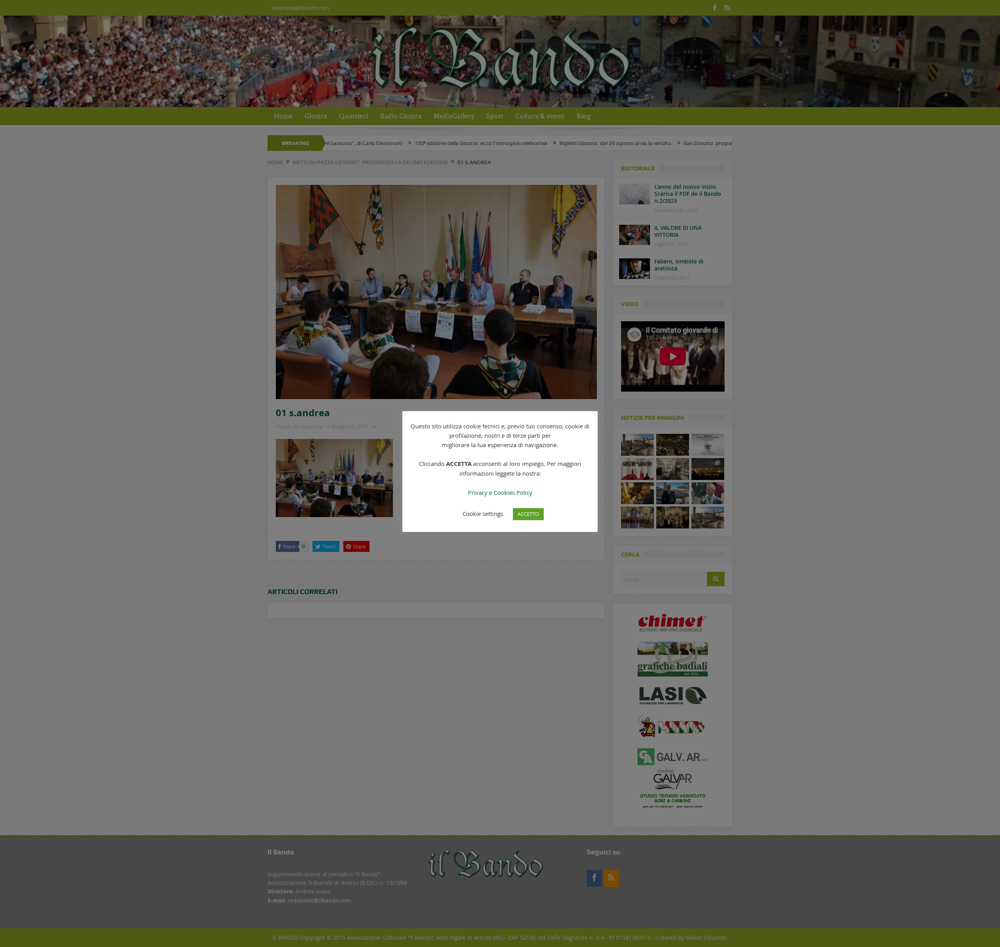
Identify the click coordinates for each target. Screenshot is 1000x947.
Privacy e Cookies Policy (500, 492)
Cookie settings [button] (482, 513)
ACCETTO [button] (528, 513)
